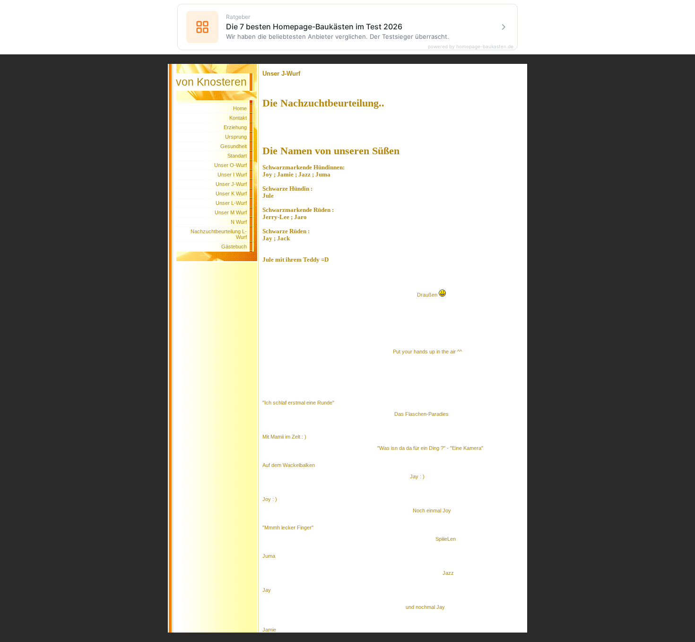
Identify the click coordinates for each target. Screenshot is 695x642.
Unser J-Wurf (231, 184)
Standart (237, 155)
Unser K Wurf (231, 193)
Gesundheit (233, 146)
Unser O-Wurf (230, 165)
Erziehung (235, 127)
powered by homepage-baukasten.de (470, 46)
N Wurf (239, 222)
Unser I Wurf (232, 174)
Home (240, 108)
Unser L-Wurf (231, 203)
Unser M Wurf (231, 212)
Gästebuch (234, 246)
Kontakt (238, 118)
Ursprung (236, 137)
